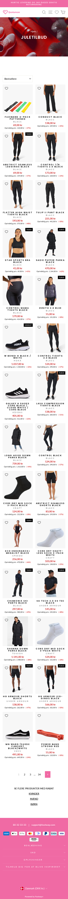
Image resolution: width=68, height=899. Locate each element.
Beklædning (33, 845)
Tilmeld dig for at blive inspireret (33, 867)
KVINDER (34, 793)
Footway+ (39, 896)
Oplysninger (33, 860)
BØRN (34, 804)
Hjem (33, 31)
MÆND (34, 799)
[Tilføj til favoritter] (6, 88)
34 (39, 774)
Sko (33, 852)
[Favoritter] (57, 12)
